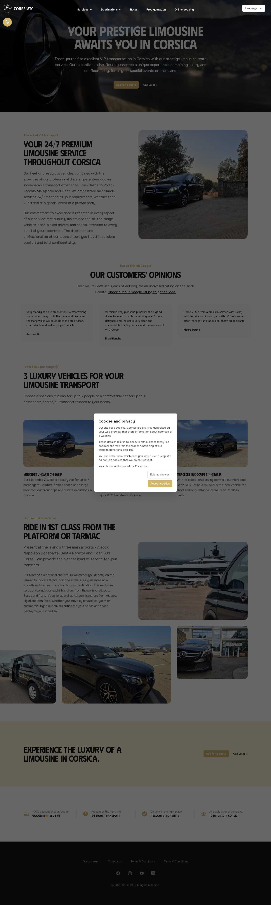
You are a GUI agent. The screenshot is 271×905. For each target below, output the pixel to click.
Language (251, 8)
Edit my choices (160, 474)
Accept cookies (160, 483)
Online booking (184, 9)
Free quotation (156, 9)
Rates (134, 9)
